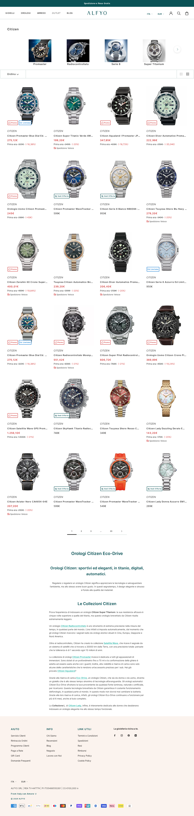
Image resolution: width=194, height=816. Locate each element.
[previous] (16, 49)
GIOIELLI (10, 13)
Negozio (51, 750)
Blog (49, 745)
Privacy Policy (85, 755)
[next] (177, 49)
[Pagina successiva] (122, 531)
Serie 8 (116, 64)
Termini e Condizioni (88, 735)
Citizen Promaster (81, 657)
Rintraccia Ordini (19, 740)
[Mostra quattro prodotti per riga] (187, 74)
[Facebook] (115, 735)
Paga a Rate (17, 750)
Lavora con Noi (54, 755)
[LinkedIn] (136, 735)
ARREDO (41, 13)
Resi (80, 745)
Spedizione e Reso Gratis (97, 3)
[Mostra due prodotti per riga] (181, 74)
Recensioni (52, 740)
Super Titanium (154, 64)
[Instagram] (122, 735)
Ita (148, 14)
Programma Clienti (20, 745)
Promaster (40, 64)
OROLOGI (26, 13)
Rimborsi (82, 750)
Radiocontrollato (78, 64)
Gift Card (15, 755)
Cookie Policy (84, 760)
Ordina (11, 74)
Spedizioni (83, 740)
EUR (160, 14)
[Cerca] (179, 13)
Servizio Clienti (18, 735)
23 (111, 531)
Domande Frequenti (20, 760)
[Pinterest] (129, 735)
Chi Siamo (51, 735)
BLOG (70, 13)
